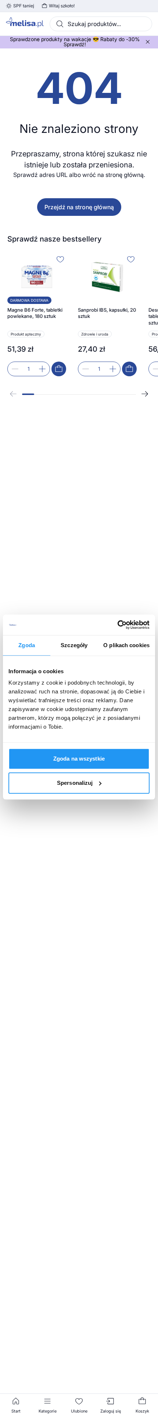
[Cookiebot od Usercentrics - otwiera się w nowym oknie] (117, 625)
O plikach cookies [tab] (126, 645)
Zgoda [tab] (26, 645)
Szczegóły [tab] (74, 645)
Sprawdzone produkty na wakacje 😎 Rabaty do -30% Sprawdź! (75, 42)
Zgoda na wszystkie (79, 758)
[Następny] (145, 394)
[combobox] (101, 24)
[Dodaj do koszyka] (58, 369)
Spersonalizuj (75, 783)
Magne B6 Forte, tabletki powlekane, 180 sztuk (34, 313)
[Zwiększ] (42, 369)
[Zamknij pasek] (147, 41)
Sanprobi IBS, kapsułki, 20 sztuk (107, 313)
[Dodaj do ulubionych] (60, 259)
